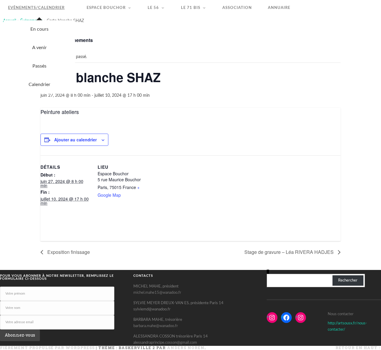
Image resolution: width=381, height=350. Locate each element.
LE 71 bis (190, 8)
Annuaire (279, 8)
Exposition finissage (68, 252)
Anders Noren (185, 347)
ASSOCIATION (237, 8)
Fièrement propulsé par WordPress (47, 347)
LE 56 (153, 8)
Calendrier (39, 84)
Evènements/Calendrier (36, 8)
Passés (39, 66)
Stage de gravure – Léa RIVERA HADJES (289, 252)
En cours (39, 29)
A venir (39, 47)
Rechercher (347, 280)
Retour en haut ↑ (358, 347)
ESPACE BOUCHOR (106, 8)
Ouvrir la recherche (378, 3)
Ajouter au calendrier (75, 140)
